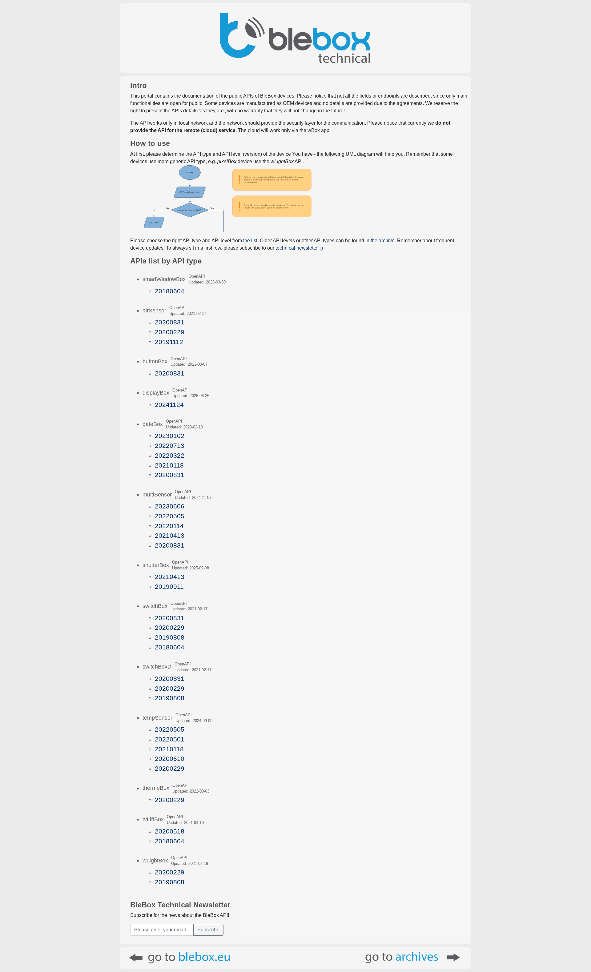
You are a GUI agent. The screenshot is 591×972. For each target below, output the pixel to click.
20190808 (169, 637)
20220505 (169, 516)
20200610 (169, 758)
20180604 (169, 291)
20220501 (169, 739)
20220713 (169, 445)
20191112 (169, 341)
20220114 (169, 525)
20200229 (169, 331)
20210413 (169, 535)
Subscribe (208, 929)
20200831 (169, 322)
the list (250, 240)
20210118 (169, 465)
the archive (383, 240)
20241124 (169, 404)
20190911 (169, 586)
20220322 (169, 455)
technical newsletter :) (299, 248)
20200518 (169, 831)
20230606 (169, 506)
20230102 (169, 435)
